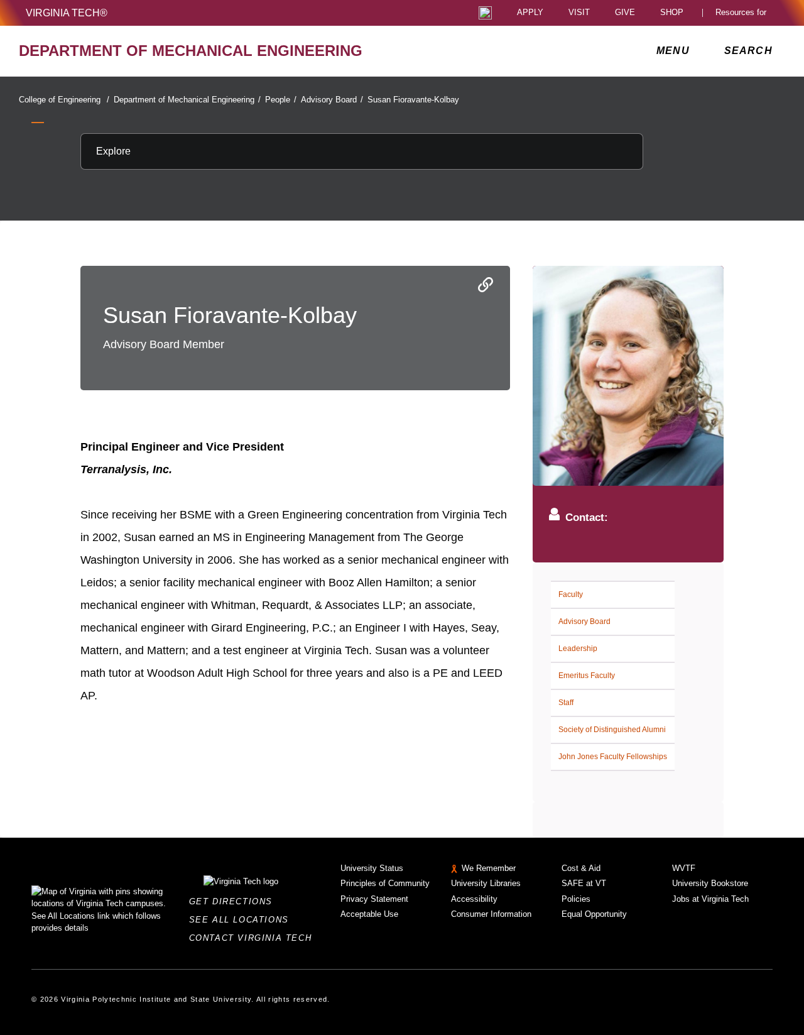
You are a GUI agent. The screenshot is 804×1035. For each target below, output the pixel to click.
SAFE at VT (584, 883)
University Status (371, 868)
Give (625, 13)
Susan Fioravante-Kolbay (413, 99)
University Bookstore (710, 883)
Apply (530, 13)
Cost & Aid (581, 868)
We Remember (489, 868)
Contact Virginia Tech (254, 938)
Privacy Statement (374, 899)
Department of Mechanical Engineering (187, 99)
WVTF (683, 868)
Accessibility (474, 899)
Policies (576, 899)
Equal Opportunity (594, 914)
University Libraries (486, 883)
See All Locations (242, 919)
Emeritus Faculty (586, 675)
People (280, 99)
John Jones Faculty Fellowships (612, 756)
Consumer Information (491, 914)
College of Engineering (64, 99)
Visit (579, 13)
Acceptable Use (369, 914)
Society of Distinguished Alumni (612, 729)
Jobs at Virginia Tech (710, 899)
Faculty (570, 594)
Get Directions (234, 901)
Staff (565, 702)
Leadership (577, 648)
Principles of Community (385, 883)
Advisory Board (332, 99)
